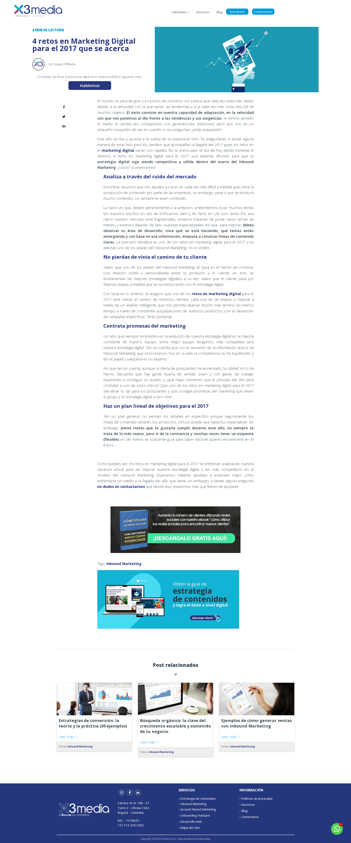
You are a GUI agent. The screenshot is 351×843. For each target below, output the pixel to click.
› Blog (243, 811)
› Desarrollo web (190, 821)
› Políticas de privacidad (255, 798)
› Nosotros (247, 805)
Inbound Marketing (123, 563)
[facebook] (64, 107)
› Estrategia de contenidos (197, 798)
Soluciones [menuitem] (179, 12)
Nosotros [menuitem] (202, 12)
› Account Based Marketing (197, 809)
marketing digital (118, 150)
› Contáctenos (249, 817)
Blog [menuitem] (219, 12)
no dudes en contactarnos (121, 486)
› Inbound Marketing (193, 804)
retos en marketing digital (216, 293)
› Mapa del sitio (189, 828)
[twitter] (64, 116)
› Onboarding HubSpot (194, 815)
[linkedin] (64, 126)
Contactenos (263, 12)
